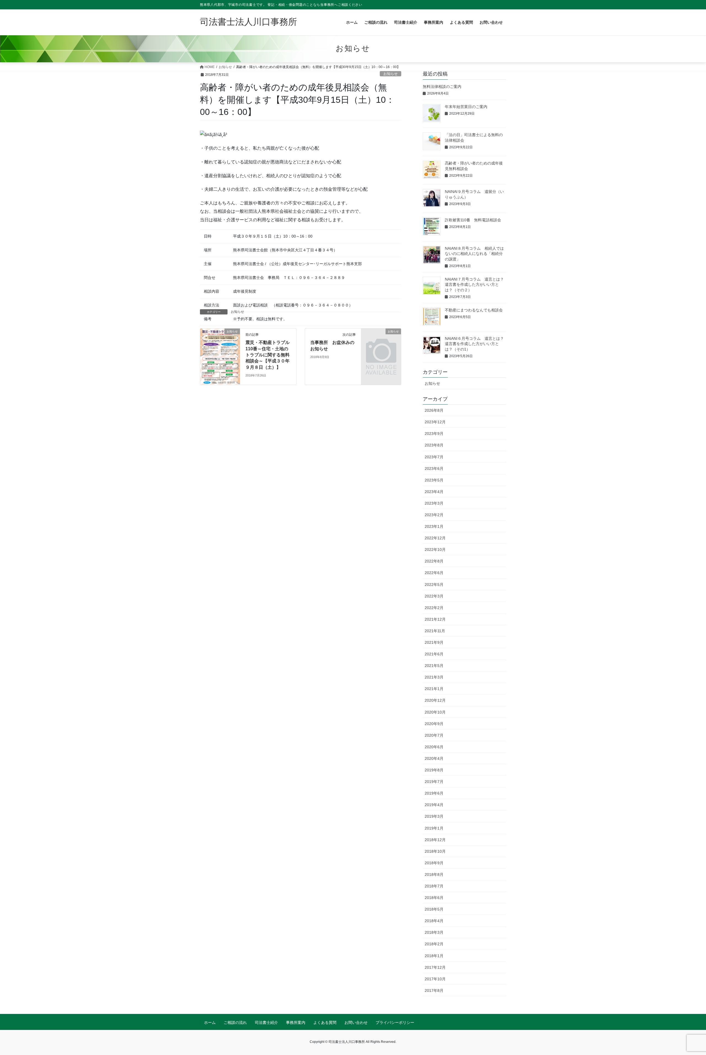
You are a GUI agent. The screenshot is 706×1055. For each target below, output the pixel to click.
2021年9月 (434, 642)
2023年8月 (434, 445)
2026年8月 (434, 410)
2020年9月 (434, 724)
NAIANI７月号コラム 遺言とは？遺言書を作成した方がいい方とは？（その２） (474, 284)
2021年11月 (435, 631)
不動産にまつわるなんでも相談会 (474, 310)
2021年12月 (435, 619)
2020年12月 (435, 700)
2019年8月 (434, 770)
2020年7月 (434, 735)
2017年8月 (434, 990)
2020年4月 (434, 758)
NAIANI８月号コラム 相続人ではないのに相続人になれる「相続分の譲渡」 (474, 253)
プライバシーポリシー (395, 1022)
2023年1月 (434, 526)
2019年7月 (434, 781)
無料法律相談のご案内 (442, 86)
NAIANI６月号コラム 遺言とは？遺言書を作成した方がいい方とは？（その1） (474, 343)
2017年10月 (435, 979)
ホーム (210, 1022)
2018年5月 (434, 909)
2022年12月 (435, 538)
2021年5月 (434, 665)
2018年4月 (434, 921)
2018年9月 (434, 863)
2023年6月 (434, 468)
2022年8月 (434, 561)
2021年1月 (434, 689)
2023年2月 (434, 515)
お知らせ (390, 74)
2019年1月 (434, 828)
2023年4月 (434, 491)
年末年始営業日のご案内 (466, 106)
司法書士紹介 (266, 1022)
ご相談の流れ (235, 1022)
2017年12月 (435, 967)
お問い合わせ (356, 1022)
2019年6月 (434, 793)
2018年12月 (435, 840)
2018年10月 (435, 851)
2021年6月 (434, 654)
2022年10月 (435, 549)
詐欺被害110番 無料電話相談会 (473, 220)
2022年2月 (434, 607)
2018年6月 (434, 897)
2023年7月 (434, 457)
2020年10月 (435, 712)
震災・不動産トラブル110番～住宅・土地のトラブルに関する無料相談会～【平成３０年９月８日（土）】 (267, 355)
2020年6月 (434, 747)
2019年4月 (434, 805)
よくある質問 (324, 1022)
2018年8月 (434, 874)
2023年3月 (434, 503)
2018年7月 (434, 886)
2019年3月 (434, 816)
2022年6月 (434, 572)
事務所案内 (295, 1022)
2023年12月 (435, 422)
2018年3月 (434, 932)
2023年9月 (434, 433)
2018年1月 (434, 956)
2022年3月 (434, 596)
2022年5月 (434, 584)
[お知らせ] (220, 356)
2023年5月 (434, 480)
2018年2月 (434, 944)
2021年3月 (434, 677)
